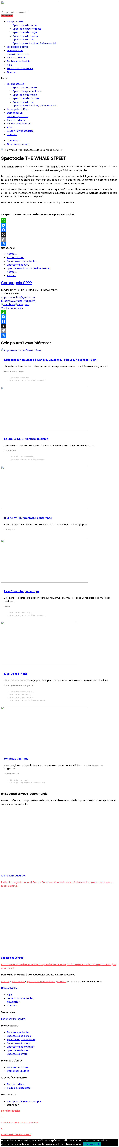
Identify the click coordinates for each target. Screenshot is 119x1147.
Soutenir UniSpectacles (20, 68)
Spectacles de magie (25, 32)
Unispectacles (9, 988)
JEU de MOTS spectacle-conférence (28, 518)
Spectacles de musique (26, 36)
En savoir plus (93, 1144)
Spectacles (18, 981)
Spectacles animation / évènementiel (34, 43)
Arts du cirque (15, 257)
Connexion (13, 140)
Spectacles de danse (25, 25)
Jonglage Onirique (16, 759)
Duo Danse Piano (15, 674)
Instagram (23, 304)
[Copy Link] (59, 239)
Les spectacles (15, 21)
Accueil (5, 981)
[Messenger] (59, 225)
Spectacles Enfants (12, 957)
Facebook (9, 304)
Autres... (11, 254)
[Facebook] (59, 230)
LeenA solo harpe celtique (21, 591)
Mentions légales (10, 1110)
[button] (59, 78)
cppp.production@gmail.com (18, 297)
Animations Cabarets (13, 875)
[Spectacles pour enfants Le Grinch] (47, 951)
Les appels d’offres (17, 47)
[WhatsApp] (59, 220)
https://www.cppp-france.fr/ (18, 300)
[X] (59, 234)
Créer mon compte (18, 144)
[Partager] (59, 244)
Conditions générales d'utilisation (19, 1122)
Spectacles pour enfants (27, 28)
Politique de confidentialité (16, 1134)
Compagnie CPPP (16, 282)
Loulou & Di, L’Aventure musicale (26, 439)
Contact (12, 72)
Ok (84, 1144)
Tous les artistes (16, 57)
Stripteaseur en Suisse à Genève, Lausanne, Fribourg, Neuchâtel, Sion (50, 360)
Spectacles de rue (23, 39)
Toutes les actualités (18, 61)
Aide (9, 65)
